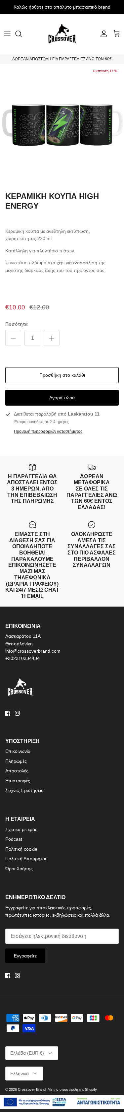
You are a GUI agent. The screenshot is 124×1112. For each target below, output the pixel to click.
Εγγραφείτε (25, 955)
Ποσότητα (16, 324)
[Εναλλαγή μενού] (7, 34)
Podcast (13, 839)
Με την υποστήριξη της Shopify (72, 1089)
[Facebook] (7, 713)
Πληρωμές (16, 761)
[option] (62, 126)
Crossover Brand (32, 1089)
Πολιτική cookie (21, 849)
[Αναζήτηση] (22, 34)
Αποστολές (16, 770)
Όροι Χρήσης (19, 868)
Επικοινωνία (17, 751)
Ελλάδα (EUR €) (27, 1053)
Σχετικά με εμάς (21, 829)
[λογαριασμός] (102, 34)
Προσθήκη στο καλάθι (62, 375)
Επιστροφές (17, 780)
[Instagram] (17, 713)
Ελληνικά (19, 1073)
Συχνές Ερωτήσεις (24, 790)
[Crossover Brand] (62, 33)
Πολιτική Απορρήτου (26, 858)
